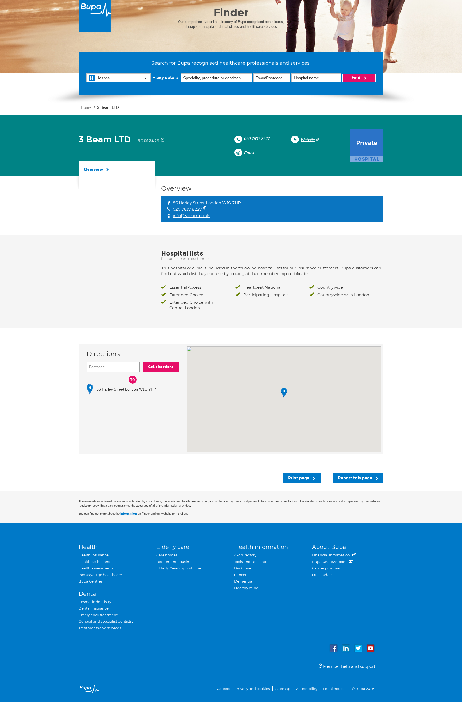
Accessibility (306, 688)
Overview (93, 169)
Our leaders (322, 575)
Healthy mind (246, 588)
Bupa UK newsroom (330, 562)
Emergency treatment (98, 615)
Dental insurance (94, 608)
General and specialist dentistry (106, 621)
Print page (299, 478)
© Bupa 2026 (363, 688)
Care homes (166, 555)
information (128, 513)
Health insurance (94, 555)
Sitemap (282, 688)
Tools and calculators (252, 562)
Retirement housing (174, 562)
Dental (88, 593)
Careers (223, 688)
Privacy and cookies (253, 688)
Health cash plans (94, 562)
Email (249, 153)
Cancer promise (326, 568)
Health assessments (96, 568)
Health (88, 546)
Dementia (243, 581)
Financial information (331, 555)
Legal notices (334, 688)
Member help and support (348, 666)
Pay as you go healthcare (100, 575)
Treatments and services (100, 628)
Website (308, 139)
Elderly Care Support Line (178, 568)
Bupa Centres (90, 581)
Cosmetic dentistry (95, 602)
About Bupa (329, 546)
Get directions (160, 367)
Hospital (103, 78)
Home (86, 107)
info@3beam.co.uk (191, 215)
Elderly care (172, 546)
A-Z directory (245, 555)
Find (356, 77)
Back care (242, 568)
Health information (261, 546)
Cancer (240, 575)
